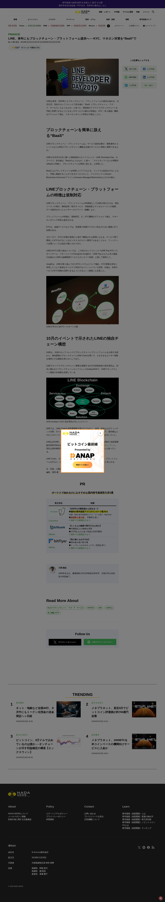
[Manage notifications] (161, 898)
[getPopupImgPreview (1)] (82, 451)
